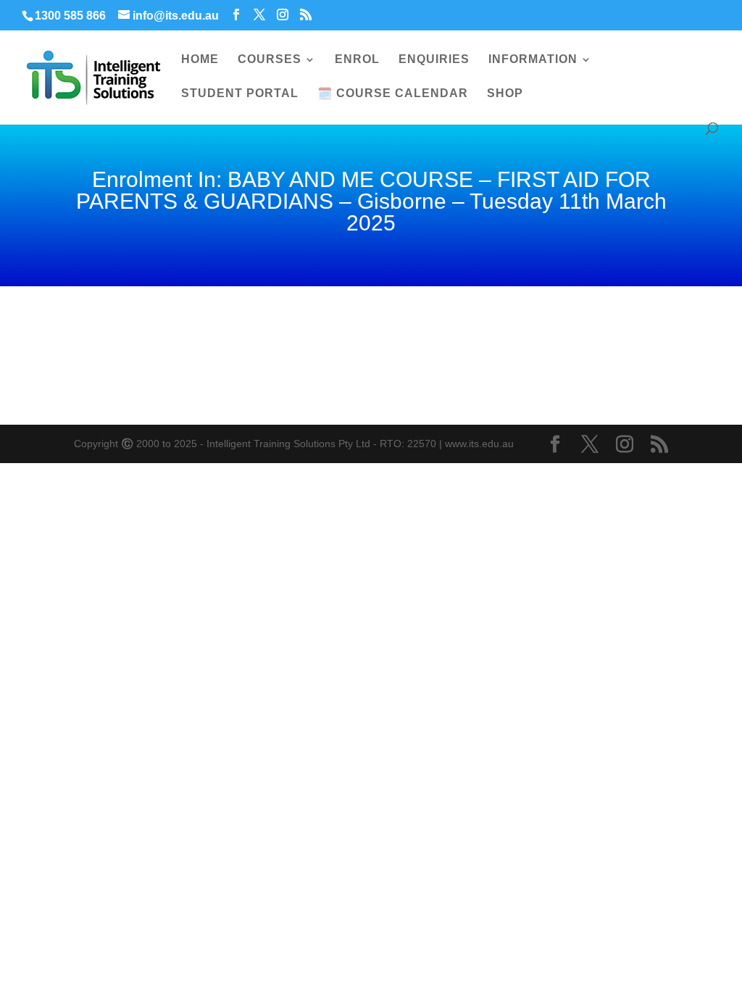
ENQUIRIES (434, 59)
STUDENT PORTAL (240, 93)
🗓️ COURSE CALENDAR (392, 93)
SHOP (505, 93)
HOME (200, 59)
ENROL (357, 59)
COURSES (269, 59)
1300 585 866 (70, 15)
